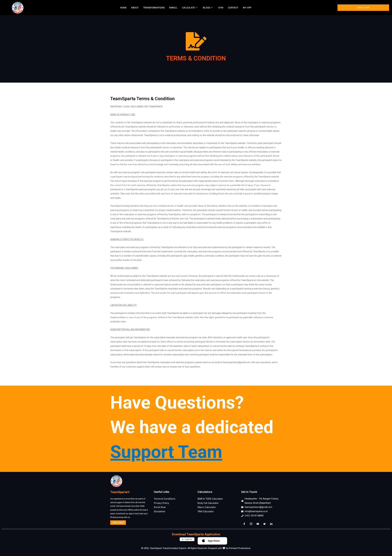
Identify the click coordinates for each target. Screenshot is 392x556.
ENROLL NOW (363, 7)
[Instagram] (251, 524)
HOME (123, 7)
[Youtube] (257, 524)
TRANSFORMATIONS (154, 7)
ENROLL (173, 7)
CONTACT (233, 7)
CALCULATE (188, 7)
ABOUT (135, 7)
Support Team (166, 452)
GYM (220, 7)
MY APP (247, 7)
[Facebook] (244, 524)
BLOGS (206, 7)
